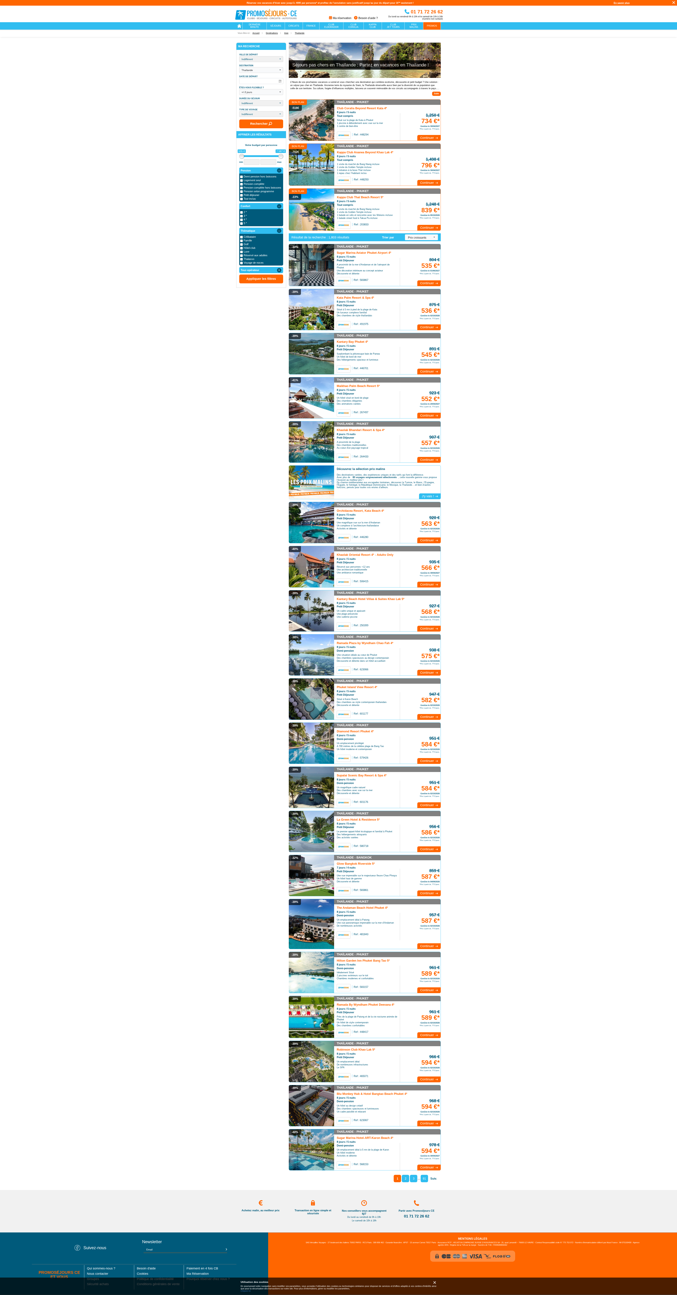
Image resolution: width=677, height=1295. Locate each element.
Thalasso (249, 258)
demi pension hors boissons (260, 176)
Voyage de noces (254, 262)
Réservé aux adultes (255, 255)
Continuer (427, 138)
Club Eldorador (331, 25)
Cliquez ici (246, 1291)
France (311, 25)
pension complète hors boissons (262, 187)
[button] (261, 59)
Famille (248, 240)
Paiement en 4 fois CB (202, 1268)
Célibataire (250, 236)
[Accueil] (239, 26)
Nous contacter (97, 1273)
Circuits (293, 25)
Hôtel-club (249, 247)
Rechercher (259, 123)
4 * (245, 219)
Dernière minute (255, 25)
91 (424, 1178)
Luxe (246, 251)
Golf (246, 244)
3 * (245, 215)
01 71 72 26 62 (426, 11)
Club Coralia (353, 25)
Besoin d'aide (146, 1268)
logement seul (252, 180)
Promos (432, 25)
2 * (245, 212)
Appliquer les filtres (261, 279)
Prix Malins (414, 25)
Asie (286, 33)
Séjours (275, 25)
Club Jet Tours (393, 25)
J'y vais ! (428, 496)
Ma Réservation (198, 1273)
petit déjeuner (251, 194)
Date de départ (248, 76)
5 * (245, 223)
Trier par (388, 237)
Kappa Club (373, 25)
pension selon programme (259, 191)
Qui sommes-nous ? (101, 1268)
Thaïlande (299, 33)
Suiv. (433, 1178)
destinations (272, 33)
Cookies (142, 1273)
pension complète (254, 183)
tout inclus (250, 198)
